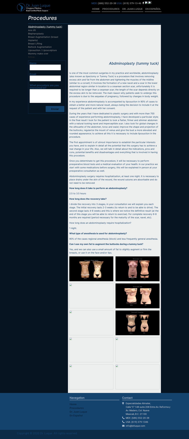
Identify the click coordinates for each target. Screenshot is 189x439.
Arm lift (32, 30)
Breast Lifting (35, 43)
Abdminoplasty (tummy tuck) (45, 26)
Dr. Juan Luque (132, 8)
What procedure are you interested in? (44, 86)
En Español (153, 8)
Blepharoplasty (36, 33)
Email (33, 74)
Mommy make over (38, 53)
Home (96, 8)
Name (33, 63)
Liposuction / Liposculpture (42, 50)
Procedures (111, 8)
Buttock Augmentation (40, 47)
